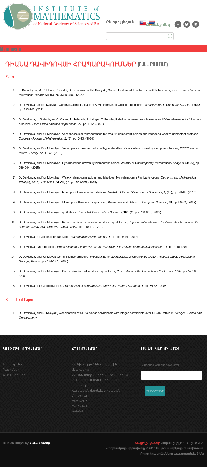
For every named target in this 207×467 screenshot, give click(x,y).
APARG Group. (40, 443)
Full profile (152, 64)
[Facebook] (178, 24)
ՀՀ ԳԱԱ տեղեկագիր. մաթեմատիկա (100, 375)
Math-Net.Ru (80, 401)
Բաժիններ (11, 369)
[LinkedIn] (195, 24)
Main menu (10, 48)
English (142, 23)
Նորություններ (14, 364)
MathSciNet (79, 406)
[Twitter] (187, 24)
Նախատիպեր (14, 375)
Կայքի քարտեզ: (147, 443)
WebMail (77, 411)
